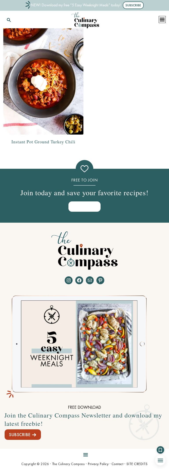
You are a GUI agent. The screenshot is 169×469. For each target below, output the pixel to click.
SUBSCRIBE (20, 434)
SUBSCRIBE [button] (133, 5)
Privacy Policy (98, 464)
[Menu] (84, 454)
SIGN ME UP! (84, 206)
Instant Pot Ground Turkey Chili (43, 142)
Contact (117, 464)
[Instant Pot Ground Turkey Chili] (43, 81)
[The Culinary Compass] (85, 19)
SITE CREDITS (137, 464)
